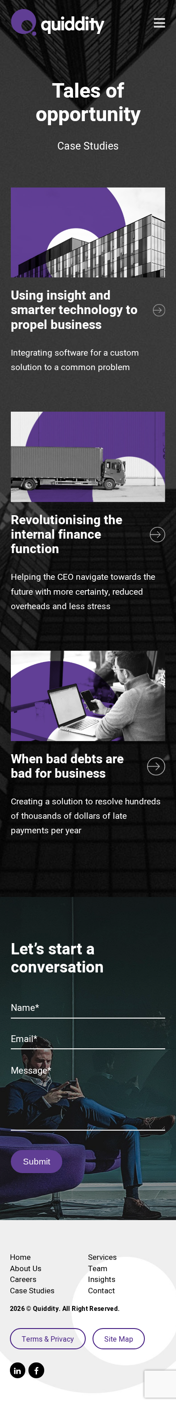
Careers (23, 1279)
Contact (101, 1290)
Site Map (118, 1339)
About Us (26, 1268)
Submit (36, 1161)
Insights (102, 1279)
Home (20, 1257)
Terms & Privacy (48, 1339)
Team (97, 1268)
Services (102, 1257)
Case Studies (32, 1290)
